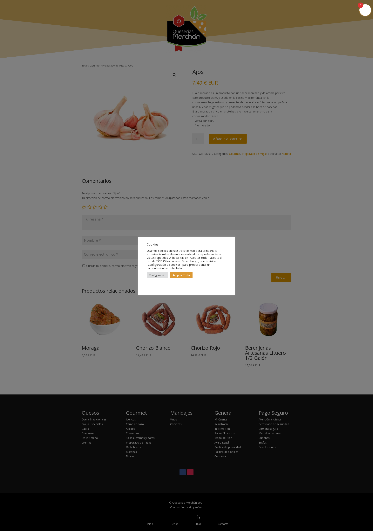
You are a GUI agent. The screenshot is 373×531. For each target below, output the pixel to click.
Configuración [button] (157, 275)
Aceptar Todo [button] (181, 275)
